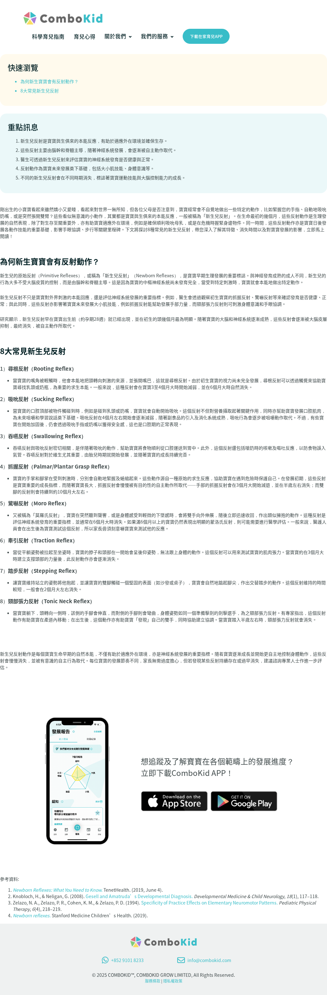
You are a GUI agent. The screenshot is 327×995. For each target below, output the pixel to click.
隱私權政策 (172, 980)
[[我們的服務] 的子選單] (172, 36)
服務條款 (152, 980)
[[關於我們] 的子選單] (130, 36)
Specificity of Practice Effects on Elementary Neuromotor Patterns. (209, 902)
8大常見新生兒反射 (39, 90)
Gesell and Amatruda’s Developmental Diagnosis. (139, 896)
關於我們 (115, 36)
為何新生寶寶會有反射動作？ (49, 81)
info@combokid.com (209, 960)
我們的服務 (154, 36)
